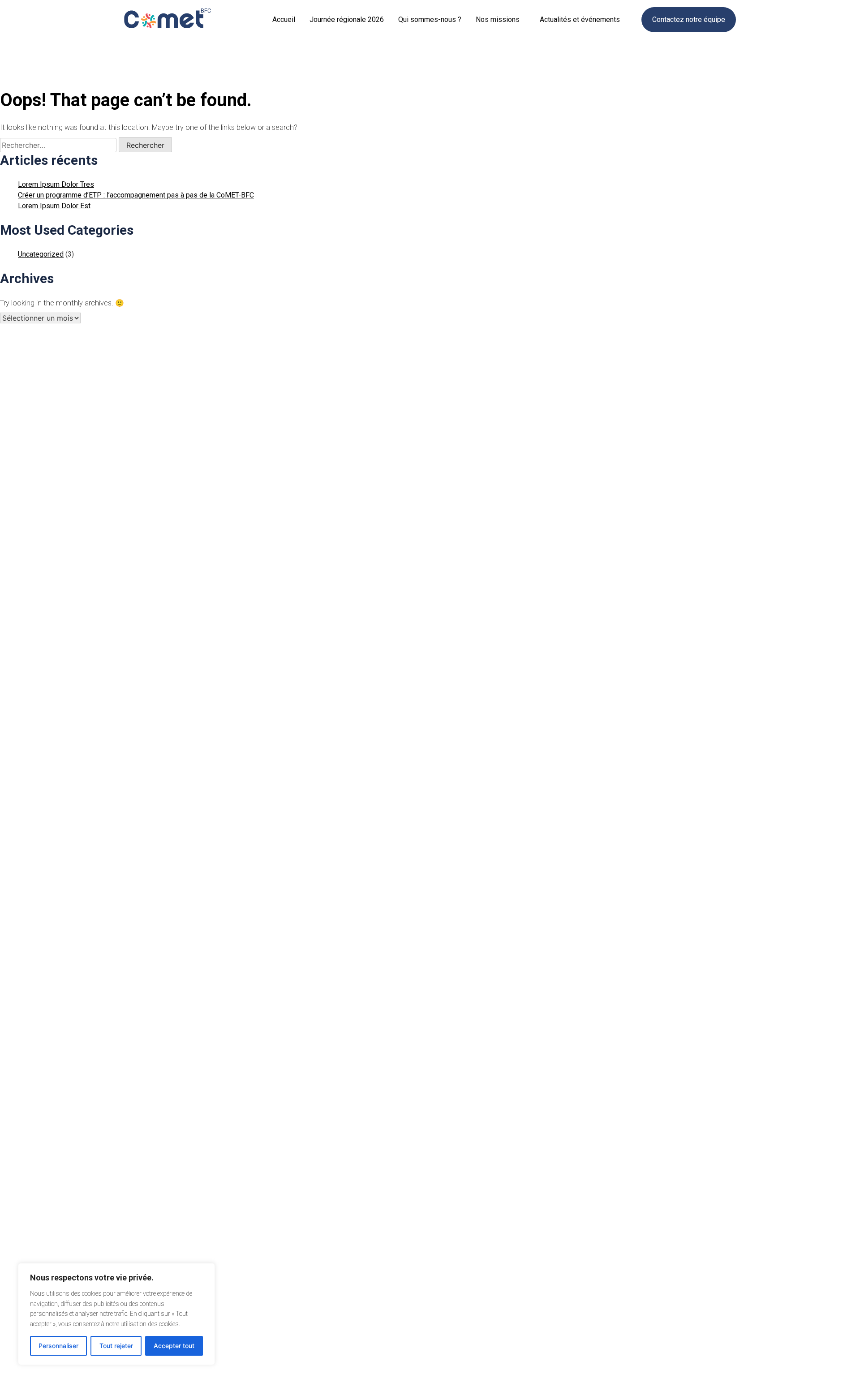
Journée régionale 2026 (347, 19)
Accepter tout (174, 1345)
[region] (116, 1314)
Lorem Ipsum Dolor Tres (56, 184)
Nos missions (498, 19)
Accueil (283, 19)
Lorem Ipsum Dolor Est (54, 206)
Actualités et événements (580, 19)
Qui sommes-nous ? (429, 19)
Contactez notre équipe (688, 19)
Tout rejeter (116, 1345)
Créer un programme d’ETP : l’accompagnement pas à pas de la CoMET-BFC (136, 195)
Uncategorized (41, 254)
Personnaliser (58, 1345)
